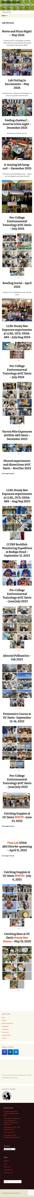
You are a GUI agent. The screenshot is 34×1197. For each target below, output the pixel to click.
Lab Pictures (5, 1032)
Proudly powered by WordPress (11, 1193)
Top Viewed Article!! (9, 1132)
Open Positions (6, 1035)
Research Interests (7, 1023)
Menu (4, 16)
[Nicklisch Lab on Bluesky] (16, 1052)
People (4, 1020)
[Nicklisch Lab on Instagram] (4, 1052)
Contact (4, 1038)
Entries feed (7, 1167)
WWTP (19, 817)
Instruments (5, 1029)
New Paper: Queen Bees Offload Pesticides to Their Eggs (11, 1113)
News (3, 1017)
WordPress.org (8, 1173)
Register (6, 1161)
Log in (5, 1164)
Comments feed (8, 1170)
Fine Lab (13, 843)
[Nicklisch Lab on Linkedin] (10, 1052)
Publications (5, 1026)
